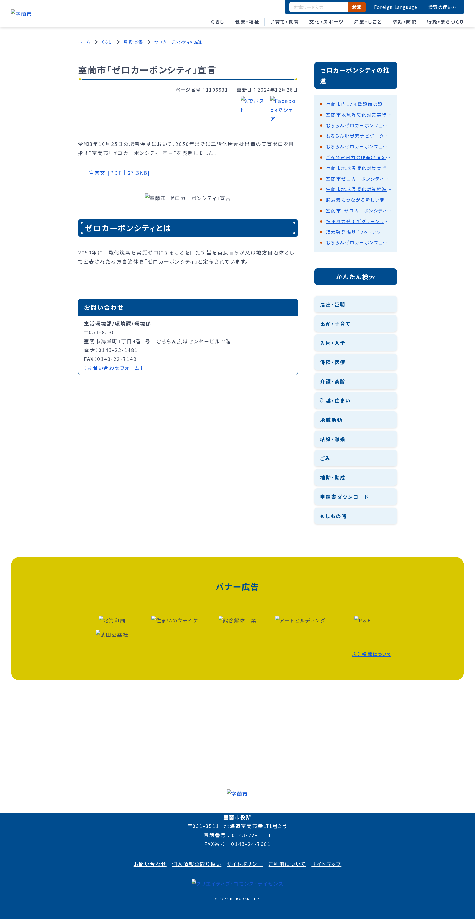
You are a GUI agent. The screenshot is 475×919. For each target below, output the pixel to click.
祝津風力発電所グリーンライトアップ (358, 221)
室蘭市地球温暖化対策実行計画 (358, 168)
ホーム (84, 42)
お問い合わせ (150, 863)
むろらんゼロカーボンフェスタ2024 (358, 146)
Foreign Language (396, 7)
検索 (357, 7)
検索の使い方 (442, 7)
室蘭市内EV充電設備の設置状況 (358, 104)
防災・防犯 (404, 21)
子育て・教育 (284, 21)
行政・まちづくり (445, 21)
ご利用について (287, 863)
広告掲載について (371, 654)
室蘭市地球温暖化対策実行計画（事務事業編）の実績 (358, 114)
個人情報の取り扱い (197, 863)
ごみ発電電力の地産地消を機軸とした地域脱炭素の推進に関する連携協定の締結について (358, 157)
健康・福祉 (247, 21)
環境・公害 (133, 42)
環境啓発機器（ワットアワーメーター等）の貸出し (358, 232)
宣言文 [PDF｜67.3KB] (119, 172)
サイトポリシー (245, 863)
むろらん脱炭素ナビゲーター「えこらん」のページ (358, 135)
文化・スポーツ (326, 21)
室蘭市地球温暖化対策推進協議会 (358, 189)
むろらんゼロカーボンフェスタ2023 (358, 242)
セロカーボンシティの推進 (178, 42)
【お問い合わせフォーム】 (113, 367)
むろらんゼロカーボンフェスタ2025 (358, 125)
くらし (218, 21)
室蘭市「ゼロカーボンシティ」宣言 (358, 210)
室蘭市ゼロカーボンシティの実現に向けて (358, 178)
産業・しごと (368, 21)
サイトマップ (326, 863)
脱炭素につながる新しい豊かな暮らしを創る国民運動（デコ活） (358, 199)
